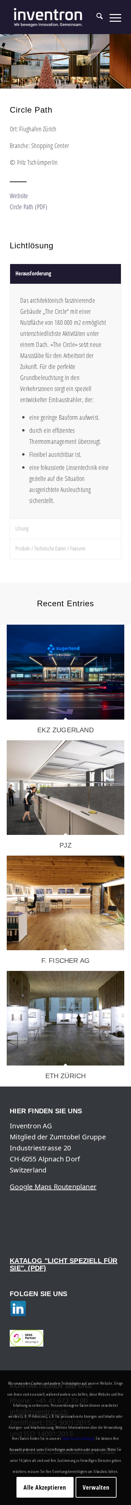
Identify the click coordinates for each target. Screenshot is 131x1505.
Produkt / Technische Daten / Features (50, 548)
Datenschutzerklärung (78, 1438)
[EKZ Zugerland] (65, 672)
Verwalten (96, 1487)
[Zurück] (6, 55)
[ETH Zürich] (65, 1018)
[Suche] (96, 17)
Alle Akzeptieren (45, 1487)
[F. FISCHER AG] (65, 903)
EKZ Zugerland (65, 730)
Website (19, 195)
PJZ (65, 845)
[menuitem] (96, 17)
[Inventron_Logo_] (54, 17)
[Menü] (112, 17)
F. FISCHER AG (65, 960)
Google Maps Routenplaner (53, 1186)
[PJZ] (65, 787)
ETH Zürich (65, 1076)
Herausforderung (33, 273)
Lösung (22, 528)
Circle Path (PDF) (28, 206)
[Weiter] (125, 55)
